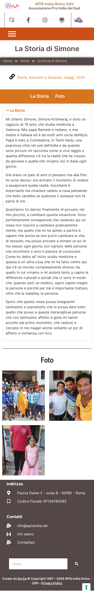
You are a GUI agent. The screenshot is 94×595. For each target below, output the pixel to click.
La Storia (39, 96)
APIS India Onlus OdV (54, 4)
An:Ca (21, 578)
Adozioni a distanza (45, 77)
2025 (80, 77)
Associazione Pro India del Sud (54, 8)
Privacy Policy (51, 583)
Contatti (14, 516)
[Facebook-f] (28, 20)
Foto (60, 96)
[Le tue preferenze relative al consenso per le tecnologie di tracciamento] (86, 587)
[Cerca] (76, 564)
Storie (25, 61)
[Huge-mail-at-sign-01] (11, 20)
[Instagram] (45, 20)
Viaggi (69, 77)
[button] (47, 110)
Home (7, 61)
